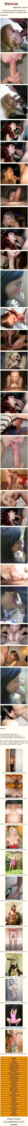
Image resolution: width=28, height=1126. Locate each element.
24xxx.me (24, 7)
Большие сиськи (14, 1067)
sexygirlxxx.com (12, 1121)
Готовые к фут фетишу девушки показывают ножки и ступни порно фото (14, 900)
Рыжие (14, 1101)
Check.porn (17, 1118)
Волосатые (14, 1075)
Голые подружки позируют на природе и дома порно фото (14, 875)
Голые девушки (14, 1077)
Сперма (14, 1106)
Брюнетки (14, 1071)
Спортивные (14, 1108)
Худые (14, 1112)
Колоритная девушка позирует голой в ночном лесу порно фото (14, 1028)
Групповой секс (14, 1080)
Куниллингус (14, 1084)
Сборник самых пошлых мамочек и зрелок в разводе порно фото (14, 1053)
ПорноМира (14, 1124)
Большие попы (14, 1064)
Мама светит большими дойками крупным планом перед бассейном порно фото (14, 824)
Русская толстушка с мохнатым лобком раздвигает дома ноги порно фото (14, 951)
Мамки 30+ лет (14, 1088)
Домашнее (14, 1082)
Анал (13, 1060)
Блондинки (14, 1062)
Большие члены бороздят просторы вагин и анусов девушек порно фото (14, 798)
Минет (14, 1093)
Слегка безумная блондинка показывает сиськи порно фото (14, 849)
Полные (14, 1097)
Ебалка (14, 1058)
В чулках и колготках (14, 1073)
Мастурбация (14, 1090)
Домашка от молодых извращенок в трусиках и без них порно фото (14, 926)
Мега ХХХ (2, 728)
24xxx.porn (10, 1118)
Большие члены (14, 1069)
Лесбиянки (14, 1086)
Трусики (14, 1110)
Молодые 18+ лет (14, 1095)
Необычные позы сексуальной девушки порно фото (14, 772)
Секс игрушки (14, 1103)
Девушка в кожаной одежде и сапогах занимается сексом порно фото (14, 977)
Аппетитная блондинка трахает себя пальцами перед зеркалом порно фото (14, 1002)
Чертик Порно (4, 15)
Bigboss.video (17, 7)
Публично (14, 1099)
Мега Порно (14, 1114)
